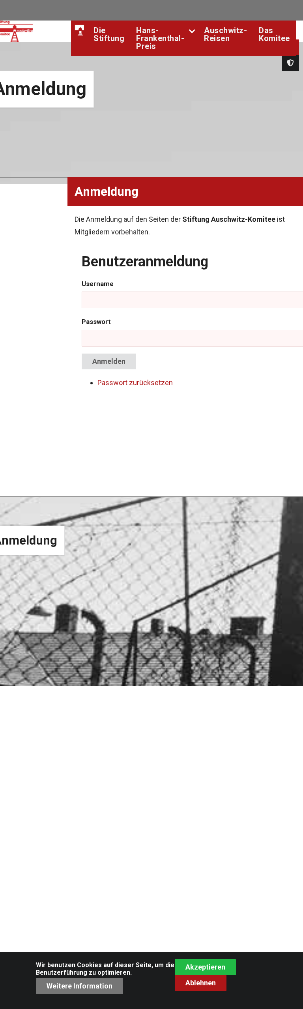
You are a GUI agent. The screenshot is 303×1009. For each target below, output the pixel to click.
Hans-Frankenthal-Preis (160, 38)
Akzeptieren (205, 967)
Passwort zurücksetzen (135, 382)
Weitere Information (79, 986)
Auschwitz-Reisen (225, 34)
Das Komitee (274, 34)
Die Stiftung (109, 34)
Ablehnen (200, 983)
